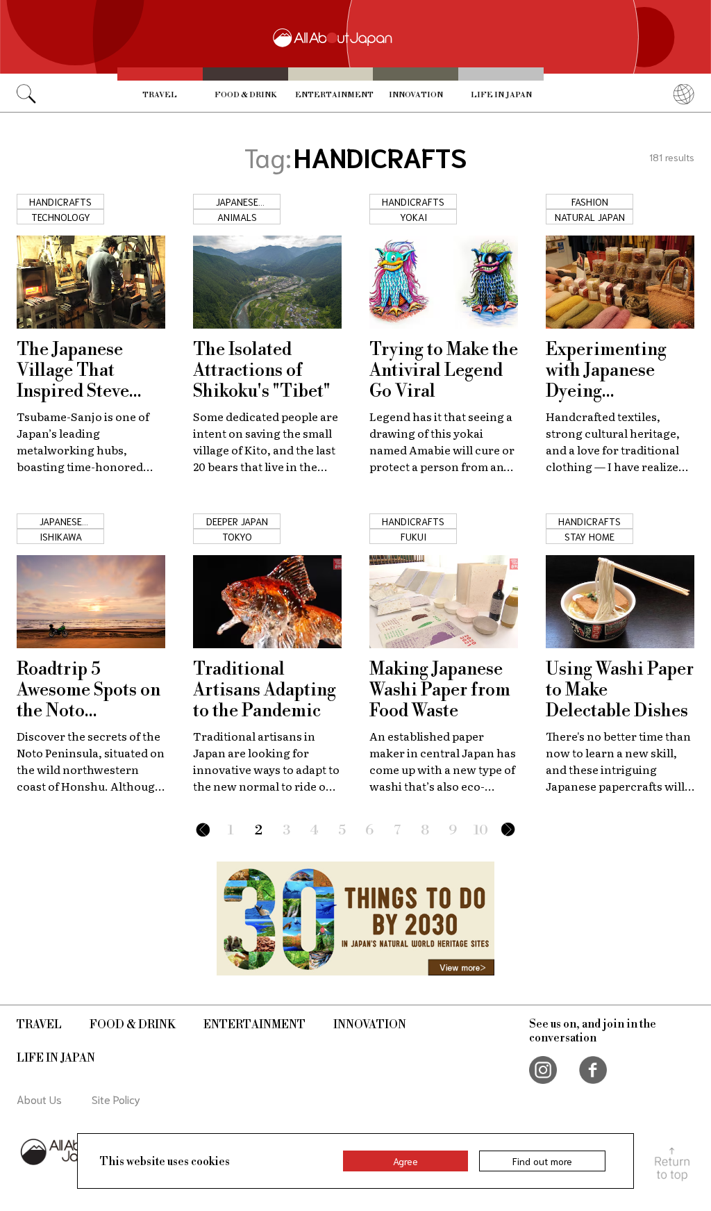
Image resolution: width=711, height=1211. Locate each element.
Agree (405, 1161)
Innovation (416, 95)
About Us (39, 1098)
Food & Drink (245, 95)
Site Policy (116, 1098)
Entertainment (334, 95)
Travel (159, 95)
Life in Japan (501, 95)
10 (481, 830)
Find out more (542, 1161)
